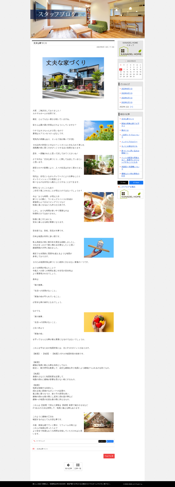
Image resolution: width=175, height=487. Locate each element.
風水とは (125, 130)
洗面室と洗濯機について (130, 168)
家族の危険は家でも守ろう (130, 124)
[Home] (34, 449)
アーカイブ (125, 84)
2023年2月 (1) (126, 98)
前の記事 (69, 465)
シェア (111, 441)
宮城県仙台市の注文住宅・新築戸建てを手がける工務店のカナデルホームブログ (87, 19)
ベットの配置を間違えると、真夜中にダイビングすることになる (130, 160)
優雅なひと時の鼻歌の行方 (130, 175)
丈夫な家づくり (127, 119)
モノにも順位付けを (129, 146)
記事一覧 (78, 468)
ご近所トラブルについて (130, 136)
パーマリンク (40, 441)
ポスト (103, 441)
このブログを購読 (127, 187)
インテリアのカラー (129, 142)
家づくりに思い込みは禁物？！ (130, 152)
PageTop (108, 456)
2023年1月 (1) (126, 102)
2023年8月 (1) (126, 89)
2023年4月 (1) (126, 93)
